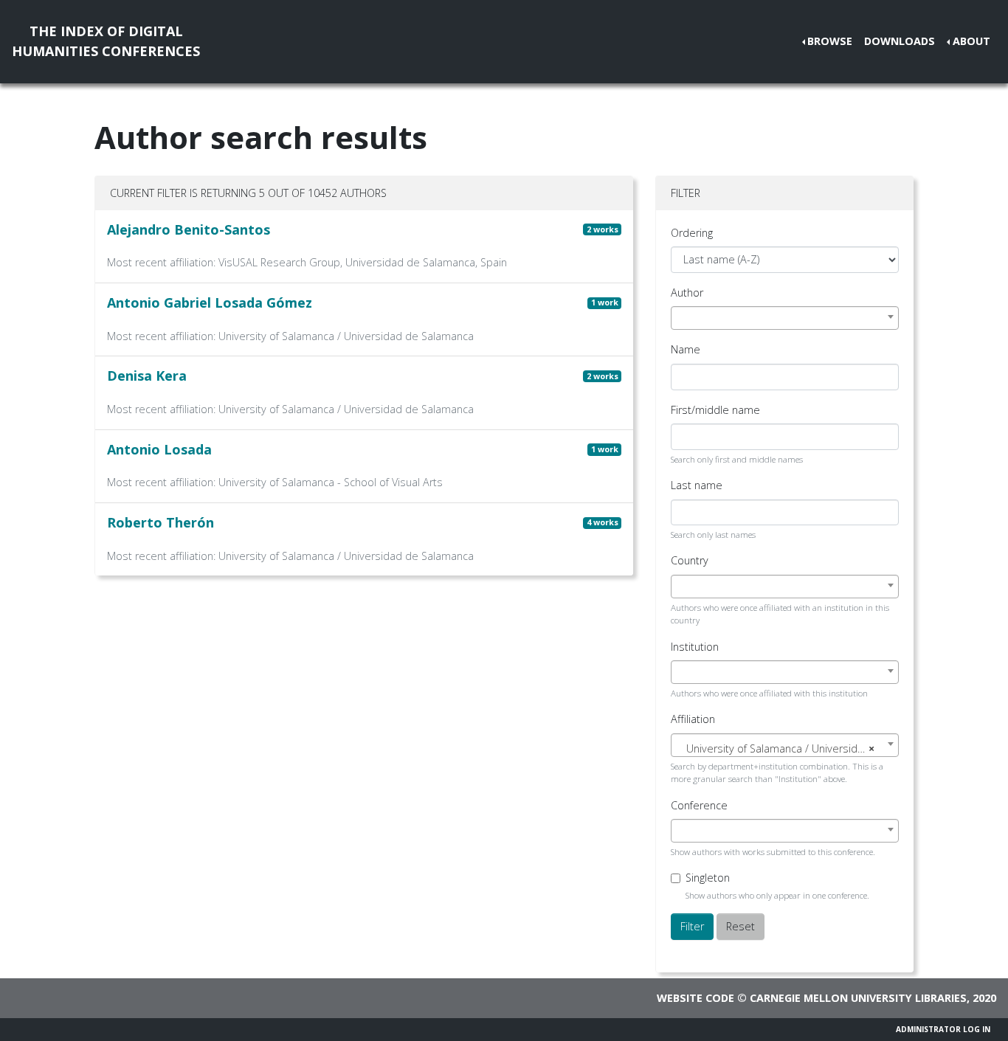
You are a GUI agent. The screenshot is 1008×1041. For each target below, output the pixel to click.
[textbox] (784, 749)
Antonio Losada (159, 449)
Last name (696, 485)
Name (685, 349)
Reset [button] (740, 926)
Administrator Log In (943, 1029)
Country (689, 560)
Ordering (692, 233)
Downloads (899, 41)
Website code (695, 998)
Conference (699, 805)
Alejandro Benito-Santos (188, 229)
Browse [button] (829, 41)
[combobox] (785, 318)
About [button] (971, 41)
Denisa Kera (147, 375)
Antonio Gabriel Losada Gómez (209, 302)
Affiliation (693, 719)
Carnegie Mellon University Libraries (858, 998)
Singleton (708, 878)
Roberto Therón (160, 522)
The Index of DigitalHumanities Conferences (106, 41)
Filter (692, 926)
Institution (695, 647)
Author (687, 293)
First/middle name (715, 410)
